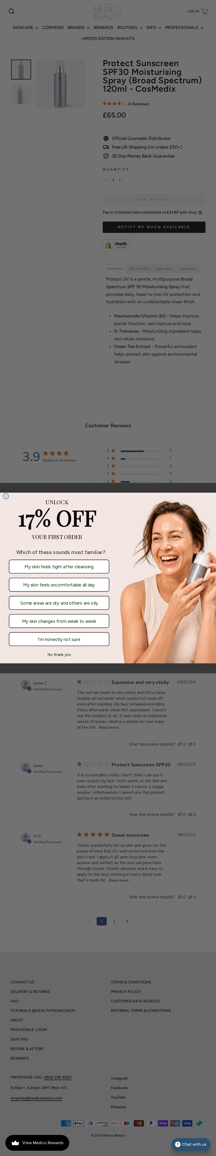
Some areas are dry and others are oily (59, 603)
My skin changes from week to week (59, 621)
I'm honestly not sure (59, 639)
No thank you (59, 654)
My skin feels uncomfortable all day (59, 584)
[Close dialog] (6, 496)
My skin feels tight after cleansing (59, 566)
